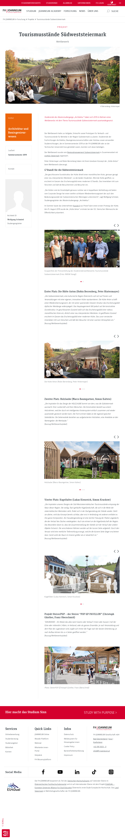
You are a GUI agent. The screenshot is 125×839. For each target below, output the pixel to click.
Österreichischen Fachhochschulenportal (50, 784)
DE (120, 3)
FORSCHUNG (70, 11)
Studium (31, 11)
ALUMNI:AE (67, 3)
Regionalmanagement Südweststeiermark (83, 152)
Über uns (93, 11)
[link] (13, 734)
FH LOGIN (100, 3)
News (82, 11)
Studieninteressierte (31, 3)
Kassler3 (76, 206)
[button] (114, 225)
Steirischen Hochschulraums (78, 781)
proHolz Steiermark (51, 156)
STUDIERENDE (51, 3)
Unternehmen (84, 3)
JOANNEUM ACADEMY (50, 11)
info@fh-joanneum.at (101, 751)
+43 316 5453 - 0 (99, 746)
